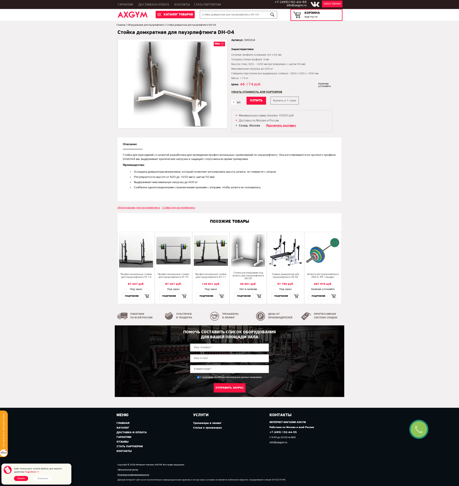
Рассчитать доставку (281, 125)
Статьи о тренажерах (207, 427)
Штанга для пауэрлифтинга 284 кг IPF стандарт (323, 276)
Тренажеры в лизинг (207, 423)
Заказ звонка (332, 4)
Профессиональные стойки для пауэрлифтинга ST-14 (136, 276)
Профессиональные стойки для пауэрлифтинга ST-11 (210, 276)
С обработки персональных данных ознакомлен (231, 377)
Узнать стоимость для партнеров (256, 92)
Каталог (123, 427)
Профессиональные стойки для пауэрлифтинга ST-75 (173, 276)
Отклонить (42, 478)
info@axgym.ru (297, 5)
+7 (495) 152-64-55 (283, 432)
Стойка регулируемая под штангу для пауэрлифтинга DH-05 (248, 276)
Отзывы (123, 441)
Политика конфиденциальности (133, 475)
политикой (207, 377)
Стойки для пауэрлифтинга (178, 207)
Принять (21, 478)
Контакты (182, 4)
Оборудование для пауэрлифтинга (145, 25)
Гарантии (125, 4)
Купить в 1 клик (284, 100)
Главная (121, 25)
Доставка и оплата (153, 4)
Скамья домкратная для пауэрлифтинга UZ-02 (285, 276)
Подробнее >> (32, 472)
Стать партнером (207, 4)
